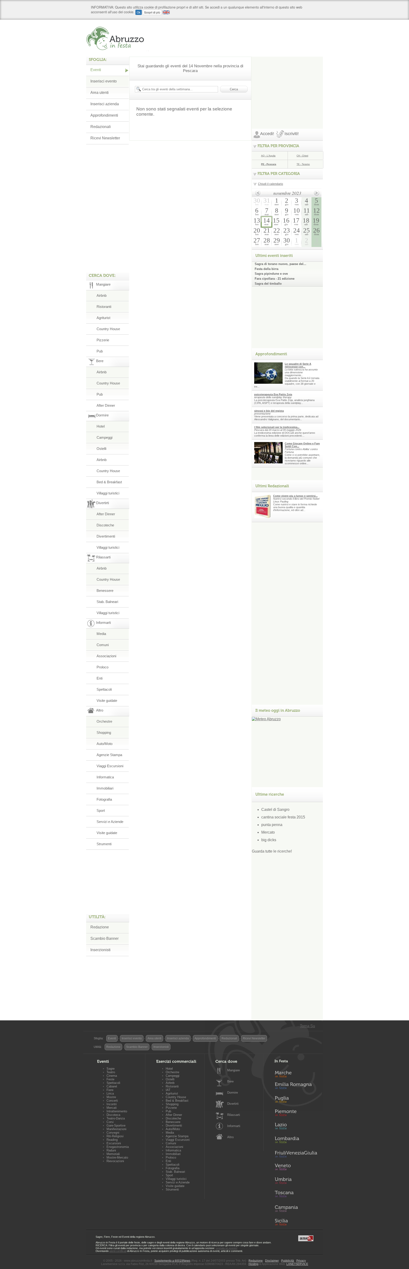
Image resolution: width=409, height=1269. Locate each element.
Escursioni (114, 1143)
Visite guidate (107, 700)
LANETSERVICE (297, 1264)
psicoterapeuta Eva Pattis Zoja (273, 394)
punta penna (271, 825)
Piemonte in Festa (296, 1114)
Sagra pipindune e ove (271, 273)
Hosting (253, 1264)
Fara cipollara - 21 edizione (274, 278)
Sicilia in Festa (296, 1222)
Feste (110, 1079)
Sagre (111, 1068)
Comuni (103, 645)
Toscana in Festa (296, 1195)
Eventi (95, 70)
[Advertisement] (287, 86)
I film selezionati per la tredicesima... (276, 427)
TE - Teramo (303, 164)
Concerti (112, 1100)
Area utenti (99, 93)
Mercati (112, 1107)
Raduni (111, 1150)
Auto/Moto (104, 744)
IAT (168, 1090)
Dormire (232, 1092)
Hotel (101, 426)
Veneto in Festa (296, 1168)
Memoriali (113, 1154)
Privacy (301, 1260)
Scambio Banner (104, 938)
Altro (230, 1137)
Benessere (105, 591)
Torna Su (307, 1026)
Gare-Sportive (116, 1125)
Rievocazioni (115, 1161)
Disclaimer (272, 1260)
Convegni (113, 1132)
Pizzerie (103, 340)
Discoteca (113, 1115)
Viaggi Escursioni (110, 766)
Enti (99, 678)
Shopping (104, 732)
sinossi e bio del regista (269, 410)
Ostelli (101, 449)
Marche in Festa (296, 1073)
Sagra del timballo (268, 283)
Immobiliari (105, 788)
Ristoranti (104, 307)
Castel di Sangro (275, 810)
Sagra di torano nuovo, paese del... (280, 264)
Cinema (112, 1075)
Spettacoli (104, 689)
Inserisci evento (103, 81)
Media (101, 634)
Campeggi (104, 437)
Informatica (105, 777)
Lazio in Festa (296, 1127)
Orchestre (104, 721)
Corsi (110, 1122)
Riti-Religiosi (115, 1136)
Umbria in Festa (296, 1181)
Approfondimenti (104, 115)
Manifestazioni (116, 1129)
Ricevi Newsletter (105, 138)
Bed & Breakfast (109, 482)
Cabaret (112, 1086)
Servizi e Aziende (110, 822)
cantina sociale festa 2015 (283, 817)
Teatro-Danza (116, 1118)
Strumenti (104, 844)
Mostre (111, 1097)
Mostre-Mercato (117, 1157)
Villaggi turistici (108, 493)
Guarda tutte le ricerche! (272, 851)
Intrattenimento (117, 1111)
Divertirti (233, 1103)
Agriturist (103, 318)
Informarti (233, 1126)
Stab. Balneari (107, 602)
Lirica (110, 1093)
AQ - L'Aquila (268, 155)
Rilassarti (233, 1115)
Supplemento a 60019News (172, 1260)
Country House (108, 329)
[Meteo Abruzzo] (266, 719)
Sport (101, 810)
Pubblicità (287, 1260)
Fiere (110, 1090)
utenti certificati (117, 1251)
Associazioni (106, 656)
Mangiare (233, 1070)
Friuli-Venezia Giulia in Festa (296, 1154)
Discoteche (105, 525)
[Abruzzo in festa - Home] (117, 38)
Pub (100, 351)
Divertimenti (106, 536)
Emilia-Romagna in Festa (296, 1087)
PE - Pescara (268, 164)
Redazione (99, 927)
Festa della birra (266, 269)
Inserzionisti (100, 950)
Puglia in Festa (296, 1100)
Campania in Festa (296, 1208)
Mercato (268, 832)
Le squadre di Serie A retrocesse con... (298, 365)
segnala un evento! (226, 1248)
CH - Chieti (302, 155)
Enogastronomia (118, 1147)
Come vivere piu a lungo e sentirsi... (295, 495)
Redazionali (100, 127)
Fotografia (104, 799)
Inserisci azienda (104, 104)
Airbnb (102, 295)
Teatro (111, 1072)
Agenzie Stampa (109, 755)
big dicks (268, 840)
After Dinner (106, 405)
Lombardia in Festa (296, 1141)
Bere (230, 1081)
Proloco (102, 667)
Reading (112, 1139)
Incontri (112, 1104)
